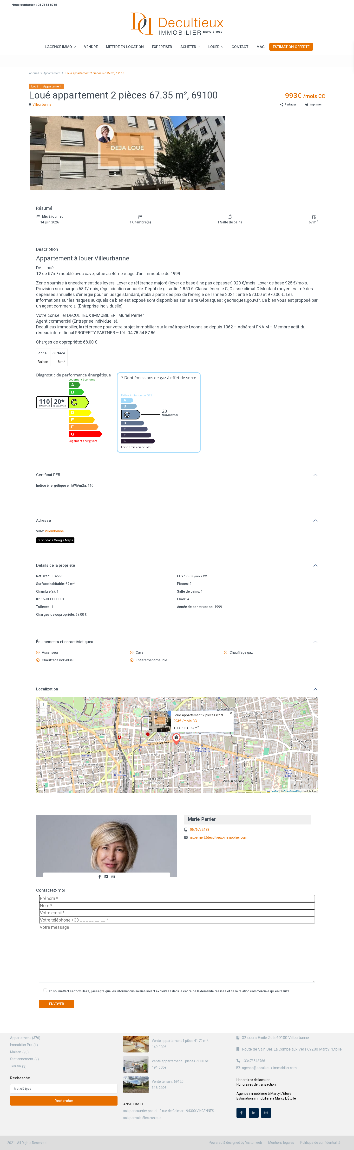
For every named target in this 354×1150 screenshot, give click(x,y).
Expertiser (162, 47)
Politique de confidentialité (320, 1142)
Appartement (51, 73)
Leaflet (274, 791)
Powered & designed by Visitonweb (235, 1142)
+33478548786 (253, 1061)
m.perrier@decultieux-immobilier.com (218, 837)
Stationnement (21, 1059)
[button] (177, 739)
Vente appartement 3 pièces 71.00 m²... (182, 1061)
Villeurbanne (42, 104)
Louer (214, 47)
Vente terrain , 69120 (168, 1081)
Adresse (43, 520)
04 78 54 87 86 (47, 4)
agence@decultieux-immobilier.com (269, 1068)
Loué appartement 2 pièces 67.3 (198, 715)
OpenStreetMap (292, 791)
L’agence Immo (58, 47)
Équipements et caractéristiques (64, 642)
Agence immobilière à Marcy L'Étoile (263, 1093)
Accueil (34, 73)
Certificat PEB (48, 475)
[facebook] (241, 1113)
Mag (260, 47)
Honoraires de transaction (256, 1084)
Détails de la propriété (55, 565)
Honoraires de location (253, 1080)
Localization (47, 689)
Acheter (188, 47)
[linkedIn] (254, 1113)
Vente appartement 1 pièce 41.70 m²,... (181, 1041)
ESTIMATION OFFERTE (291, 47)
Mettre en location (125, 47)
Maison (15, 1052)
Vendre (91, 47)
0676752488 (199, 829)
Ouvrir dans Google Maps (55, 540)
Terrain (15, 1066)
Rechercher (64, 1101)
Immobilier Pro (21, 1045)
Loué (34, 86)
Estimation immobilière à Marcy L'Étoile (266, 1098)
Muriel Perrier (202, 819)
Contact (240, 47)
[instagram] (266, 1113)
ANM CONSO (133, 1104)
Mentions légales (281, 1142)
